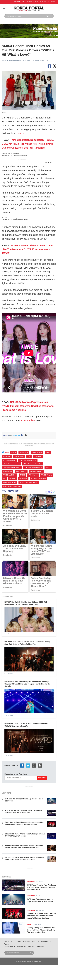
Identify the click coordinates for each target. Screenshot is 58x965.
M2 (4, 478)
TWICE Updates (46, 475)
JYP (29, 456)
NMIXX (48, 467)
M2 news (12, 478)
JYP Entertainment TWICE (33, 467)
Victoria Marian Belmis (14, 60)
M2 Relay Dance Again (38, 478)
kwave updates (37, 453)
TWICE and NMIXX (9, 475)
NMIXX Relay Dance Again (12, 486)
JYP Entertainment (9, 460)
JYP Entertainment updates (32, 464)
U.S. (23, 1)
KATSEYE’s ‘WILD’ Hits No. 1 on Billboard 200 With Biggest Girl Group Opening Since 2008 (25, 603)
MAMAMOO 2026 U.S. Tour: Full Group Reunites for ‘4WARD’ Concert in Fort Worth (25, 725)
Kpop (48, 453)
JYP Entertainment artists (28, 460)
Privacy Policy (9, 946)
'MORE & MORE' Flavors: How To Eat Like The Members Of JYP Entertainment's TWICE (27, 249)
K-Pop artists (28, 420)
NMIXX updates (21, 471)
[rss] (40, 765)
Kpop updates (19, 456)
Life (38, 941)
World (13, 941)
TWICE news (33, 475)
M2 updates (23, 478)
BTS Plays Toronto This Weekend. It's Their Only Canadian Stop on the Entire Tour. (23, 812)
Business (26, 941)
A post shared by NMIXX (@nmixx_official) (15, 219)
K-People (44, 941)
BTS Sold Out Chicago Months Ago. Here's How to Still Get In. (40, 900)
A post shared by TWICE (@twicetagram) (14, 155)
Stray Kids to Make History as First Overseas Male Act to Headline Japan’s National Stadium (24, 823)
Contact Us (40, 946)
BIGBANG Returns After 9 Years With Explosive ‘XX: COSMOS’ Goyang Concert (25, 835)
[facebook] (22, 765)
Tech (33, 941)
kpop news (7, 456)
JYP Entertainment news (11, 464)
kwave (13, 453)
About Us (31, 946)
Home (6, 941)
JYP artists (38, 456)
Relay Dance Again (9, 482)
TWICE (20, 133)
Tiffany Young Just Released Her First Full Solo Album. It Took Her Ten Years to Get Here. (41, 930)
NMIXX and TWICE (36, 471)
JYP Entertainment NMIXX (12, 467)
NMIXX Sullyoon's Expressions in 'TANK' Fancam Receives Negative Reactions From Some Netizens (28, 406)
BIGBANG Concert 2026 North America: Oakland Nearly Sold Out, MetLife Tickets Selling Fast (27, 643)
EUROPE (29, 1)
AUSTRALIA (43, 1)
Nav (4, 8)
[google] (34, 765)
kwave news (24, 453)
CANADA (52, 1)
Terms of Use (21, 946)
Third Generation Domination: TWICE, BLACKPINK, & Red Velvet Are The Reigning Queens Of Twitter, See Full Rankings (28, 144)
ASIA (36, 1)
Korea (19, 941)
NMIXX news (7, 471)
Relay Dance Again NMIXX (28, 482)
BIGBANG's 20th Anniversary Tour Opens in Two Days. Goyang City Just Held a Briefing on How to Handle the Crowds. (27, 684)
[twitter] (28, 765)
